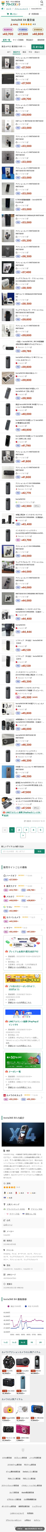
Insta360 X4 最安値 (23, 19)
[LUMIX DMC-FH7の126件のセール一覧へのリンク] (23, 1429)
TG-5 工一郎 (10, 1438)
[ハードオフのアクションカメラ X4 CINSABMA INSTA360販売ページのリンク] (23, 551)
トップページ (37, 1506)
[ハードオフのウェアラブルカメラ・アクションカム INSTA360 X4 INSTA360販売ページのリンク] (23, 567)
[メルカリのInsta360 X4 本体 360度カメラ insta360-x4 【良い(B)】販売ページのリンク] (23, 393)
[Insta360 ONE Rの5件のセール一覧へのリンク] (23, 1362)
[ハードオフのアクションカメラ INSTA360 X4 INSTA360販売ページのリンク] (23, 267)
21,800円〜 (35, 1420)
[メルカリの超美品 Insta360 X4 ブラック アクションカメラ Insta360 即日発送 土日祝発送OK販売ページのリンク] (23, 787)
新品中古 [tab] (16, 52)
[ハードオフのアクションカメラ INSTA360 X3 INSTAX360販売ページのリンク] (23, 157)
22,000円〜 (6, 1440)
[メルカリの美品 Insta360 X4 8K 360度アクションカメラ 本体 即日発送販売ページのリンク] (23, 409)
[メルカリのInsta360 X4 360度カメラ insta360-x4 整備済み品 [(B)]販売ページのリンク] (23, 425)
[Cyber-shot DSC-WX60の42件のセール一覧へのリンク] (23, 1409)
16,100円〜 (21, 1393)
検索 (39, 851)
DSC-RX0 (11, 1391)
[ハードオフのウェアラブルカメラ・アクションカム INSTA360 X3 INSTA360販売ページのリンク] (23, 315)
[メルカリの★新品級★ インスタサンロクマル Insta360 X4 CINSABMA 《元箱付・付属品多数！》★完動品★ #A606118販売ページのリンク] (23, 614)
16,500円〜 (6, 1373)
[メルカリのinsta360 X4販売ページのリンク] (23, 629)
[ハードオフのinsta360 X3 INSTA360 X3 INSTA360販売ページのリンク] (23, 740)
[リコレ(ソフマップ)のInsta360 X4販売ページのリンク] (23, 503)
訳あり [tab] (37, 52)
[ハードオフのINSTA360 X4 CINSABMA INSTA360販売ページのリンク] (23, 598)
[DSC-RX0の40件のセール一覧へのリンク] (9, 1382)
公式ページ (7, 1225)
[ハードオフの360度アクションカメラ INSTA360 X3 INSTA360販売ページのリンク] (23, 771)
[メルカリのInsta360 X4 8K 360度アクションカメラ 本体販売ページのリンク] (23, 708)
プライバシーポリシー (13, 1520)
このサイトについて (17, 1513)
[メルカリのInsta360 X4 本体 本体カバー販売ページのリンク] (23, 377)
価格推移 (41, 40)
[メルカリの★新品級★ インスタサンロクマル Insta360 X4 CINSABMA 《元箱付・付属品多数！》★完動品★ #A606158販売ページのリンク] (23, 724)
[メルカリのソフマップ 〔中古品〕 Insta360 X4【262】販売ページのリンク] (23, 645)
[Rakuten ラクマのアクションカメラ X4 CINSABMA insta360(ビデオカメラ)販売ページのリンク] (23, 488)
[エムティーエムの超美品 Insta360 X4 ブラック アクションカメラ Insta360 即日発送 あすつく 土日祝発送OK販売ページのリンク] (23, 806)
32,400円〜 (6, 1393)
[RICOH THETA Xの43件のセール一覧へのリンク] (37, 1362)
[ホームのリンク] (2, 9)
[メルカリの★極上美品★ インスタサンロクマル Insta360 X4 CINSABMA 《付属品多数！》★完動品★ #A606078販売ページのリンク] (23, 519)
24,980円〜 (21, 1373)
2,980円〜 (20, 1440)
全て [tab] (9, 52)
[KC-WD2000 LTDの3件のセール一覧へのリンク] (37, 1409)
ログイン (37, 1520)
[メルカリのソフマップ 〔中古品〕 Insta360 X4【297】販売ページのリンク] (23, 661)
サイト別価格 (18, 40)
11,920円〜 (6, 1420)
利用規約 (30, 1513)
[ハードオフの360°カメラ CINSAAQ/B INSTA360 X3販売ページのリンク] (23, 299)
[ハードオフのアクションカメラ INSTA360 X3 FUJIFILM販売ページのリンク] (23, 110)
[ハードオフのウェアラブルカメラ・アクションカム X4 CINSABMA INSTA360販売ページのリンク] (23, 283)
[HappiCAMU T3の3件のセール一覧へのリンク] (9, 1409)
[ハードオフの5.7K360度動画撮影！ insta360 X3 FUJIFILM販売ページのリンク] (23, 204)
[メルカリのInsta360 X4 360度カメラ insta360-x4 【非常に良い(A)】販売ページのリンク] (23, 441)
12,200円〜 (21, 1420)
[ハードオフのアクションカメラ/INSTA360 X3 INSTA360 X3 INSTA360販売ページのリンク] (23, 173)
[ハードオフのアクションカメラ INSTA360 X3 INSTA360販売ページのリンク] (23, 63)
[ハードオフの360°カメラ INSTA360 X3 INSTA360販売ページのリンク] (23, 125)
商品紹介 (29, 40)
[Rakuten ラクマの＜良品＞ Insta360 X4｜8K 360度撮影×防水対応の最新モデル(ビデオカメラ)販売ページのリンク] (23, 346)
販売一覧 (6, 40)
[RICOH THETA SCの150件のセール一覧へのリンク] (23, 1382)
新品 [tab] (24, 52)
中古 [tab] (30, 52)
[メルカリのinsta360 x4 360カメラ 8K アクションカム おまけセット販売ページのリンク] (23, 362)
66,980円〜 (35, 1373)
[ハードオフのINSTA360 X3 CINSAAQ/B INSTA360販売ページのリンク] (23, 220)
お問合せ (28, 1520)
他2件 (6, 815)
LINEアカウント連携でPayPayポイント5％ (23, 812)
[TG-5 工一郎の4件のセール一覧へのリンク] (9, 1429)
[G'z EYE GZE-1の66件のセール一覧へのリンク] (9, 1362)
